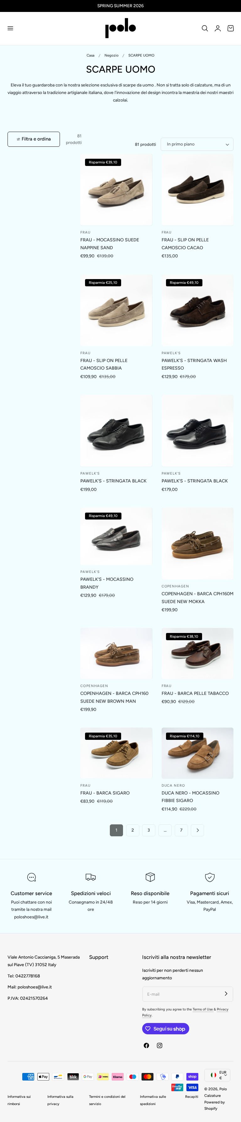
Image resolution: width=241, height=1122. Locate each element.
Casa (90, 55)
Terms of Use (203, 1009)
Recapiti (191, 1097)
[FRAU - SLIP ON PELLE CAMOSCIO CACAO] (197, 190)
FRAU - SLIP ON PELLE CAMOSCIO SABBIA (103, 364)
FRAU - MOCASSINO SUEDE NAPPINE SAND (109, 243)
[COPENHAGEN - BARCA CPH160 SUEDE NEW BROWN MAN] (116, 653)
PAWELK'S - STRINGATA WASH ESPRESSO (194, 364)
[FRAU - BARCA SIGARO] (116, 753)
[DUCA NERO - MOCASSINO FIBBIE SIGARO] (197, 753)
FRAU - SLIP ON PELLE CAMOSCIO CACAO (185, 243)
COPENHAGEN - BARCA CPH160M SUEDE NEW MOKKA (197, 597)
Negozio (111, 55)
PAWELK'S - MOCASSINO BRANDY (106, 583)
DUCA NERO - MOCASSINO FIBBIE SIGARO (190, 797)
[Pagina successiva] (197, 830)
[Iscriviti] (225, 993)
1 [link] (116, 830)
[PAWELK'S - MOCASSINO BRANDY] (116, 536)
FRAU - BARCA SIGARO (105, 793)
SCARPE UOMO (141, 55)
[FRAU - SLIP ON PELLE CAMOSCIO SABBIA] (116, 310)
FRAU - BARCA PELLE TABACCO (195, 693)
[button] (10, 28)
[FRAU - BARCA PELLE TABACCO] (197, 653)
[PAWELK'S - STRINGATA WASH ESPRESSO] (197, 310)
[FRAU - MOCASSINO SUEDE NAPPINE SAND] (116, 190)
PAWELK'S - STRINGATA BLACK (113, 481)
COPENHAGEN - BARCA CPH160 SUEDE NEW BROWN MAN (114, 697)
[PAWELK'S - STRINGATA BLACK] (116, 431)
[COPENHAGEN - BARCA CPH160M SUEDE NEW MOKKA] (197, 544)
